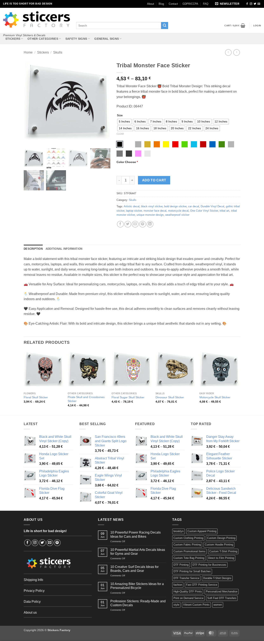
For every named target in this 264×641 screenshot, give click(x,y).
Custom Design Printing (221, 538)
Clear (120, 134)
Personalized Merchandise (221, 591)
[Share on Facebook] (120, 224)
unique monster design (150, 214)
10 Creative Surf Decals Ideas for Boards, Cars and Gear (134, 568)
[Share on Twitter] (127, 224)
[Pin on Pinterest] (142, 224)
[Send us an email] (259, 3)
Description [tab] (33, 248)
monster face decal (155, 210)
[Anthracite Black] (129, 153)
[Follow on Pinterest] (57, 542)
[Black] (120, 144)
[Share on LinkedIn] (150, 224)
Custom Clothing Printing (188, 538)
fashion (177, 584)
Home (28, 52)
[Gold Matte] (147, 144)
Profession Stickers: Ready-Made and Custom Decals (138, 603)
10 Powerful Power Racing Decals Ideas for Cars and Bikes (135, 534)
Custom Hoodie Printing (219, 544)
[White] (129, 144)
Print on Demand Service (188, 598)
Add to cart (154, 180)
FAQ (205, 3)
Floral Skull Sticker (36, 397)
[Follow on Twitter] (255, 3)
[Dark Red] (203, 144)
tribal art (224, 210)
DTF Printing (181, 564)
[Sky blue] (194, 144)
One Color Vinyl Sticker (204, 210)
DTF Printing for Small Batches (192, 571)
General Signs (106, 38)
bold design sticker (175, 206)
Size (120, 115)
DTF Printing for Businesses (209, 564)
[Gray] (231, 144)
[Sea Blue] (212, 144)
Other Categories (42, 38)
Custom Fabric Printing (187, 544)
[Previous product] (236, 52)
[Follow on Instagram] (251, 3)
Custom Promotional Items (189, 551)
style (176, 604)
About (150, 3)
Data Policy (32, 601)
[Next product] (228, 52)
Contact (173, 3)
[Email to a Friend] (135, 224)
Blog (161, 3)
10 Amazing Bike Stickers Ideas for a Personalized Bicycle (137, 586)
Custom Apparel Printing (201, 531)
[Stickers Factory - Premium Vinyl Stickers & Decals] (36, 19)
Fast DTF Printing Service (201, 584)
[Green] (185, 144)
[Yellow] (166, 144)
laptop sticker (134, 210)
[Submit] (164, 25)
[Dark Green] (222, 144)
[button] (228, 4)
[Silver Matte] (138, 144)
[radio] (124, 121)
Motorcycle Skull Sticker (214, 397)
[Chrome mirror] (147, 153)
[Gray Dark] (120, 153)
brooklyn (178, 531)
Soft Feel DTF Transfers (221, 598)
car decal (193, 206)
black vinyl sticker (152, 206)
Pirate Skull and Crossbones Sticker (86, 399)
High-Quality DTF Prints (187, 591)
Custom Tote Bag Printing (188, 557)
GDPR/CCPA (190, 3)
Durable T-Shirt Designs (217, 578)
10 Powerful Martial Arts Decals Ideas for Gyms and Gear (137, 551)
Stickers (12, 38)
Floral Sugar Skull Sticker (128, 397)
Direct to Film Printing (221, 557)
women (217, 604)
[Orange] (157, 144)
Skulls (57, 52)
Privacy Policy (34, 590)
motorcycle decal (178, 210)
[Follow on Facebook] (247, 3)
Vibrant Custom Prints (196, 604)
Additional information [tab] (64, 248)
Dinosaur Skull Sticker (170, 397)
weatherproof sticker (177, 214)
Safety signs (76, 38)
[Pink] (138, 153)
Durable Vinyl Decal (212, 206)
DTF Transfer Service (186, 578)
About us (30, 612)
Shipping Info (33, 580)
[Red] (175, 144)
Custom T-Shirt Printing (223, 551)
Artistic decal (131, 206)
